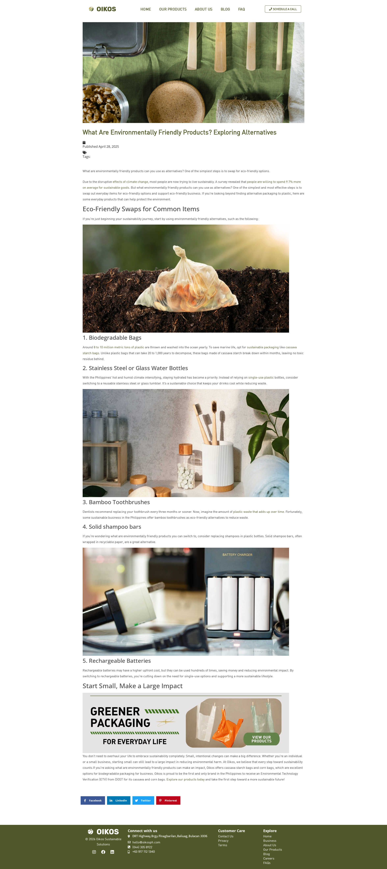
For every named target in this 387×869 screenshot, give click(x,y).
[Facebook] (103, 852)
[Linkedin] (112, 852)
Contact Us (225, 836)
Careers (268, 858)
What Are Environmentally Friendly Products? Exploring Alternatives (180, 132)
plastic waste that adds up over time (258, 512)
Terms (222, 845)
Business (269, 841)
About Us (204, 9)
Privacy (223, 841)
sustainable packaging (263, 347)
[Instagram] (94, 852)
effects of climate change (130, 182)
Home (145, 9)
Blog (225, 9)
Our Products (173, 9)
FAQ (241, 9)
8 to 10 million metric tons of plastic (119, 347)
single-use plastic (261, 377)
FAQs (266, 863)
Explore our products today (185, 779)
